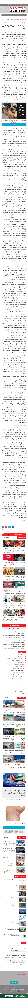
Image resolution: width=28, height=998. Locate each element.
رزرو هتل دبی (14, 962)
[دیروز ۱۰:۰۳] (14, 780)
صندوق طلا (7, 957)
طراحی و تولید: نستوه (13, 991)
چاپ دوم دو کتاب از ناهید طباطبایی (18, 676)
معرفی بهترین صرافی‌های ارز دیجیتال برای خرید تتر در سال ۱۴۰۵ (13, 644)
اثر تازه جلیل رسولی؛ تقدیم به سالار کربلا (17, 670)
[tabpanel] (14, 785)
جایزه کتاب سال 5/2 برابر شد (19, 666)
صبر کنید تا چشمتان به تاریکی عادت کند (17, 660)
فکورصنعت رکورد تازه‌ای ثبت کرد (13, 910)
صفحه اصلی (24, 19)
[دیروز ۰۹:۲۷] (22, 881)
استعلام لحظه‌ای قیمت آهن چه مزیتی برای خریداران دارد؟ (12, 892)
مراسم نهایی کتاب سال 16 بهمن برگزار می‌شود (16, 678)
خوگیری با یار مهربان (21, 656)
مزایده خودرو (13, 953)
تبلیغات (23, 976)
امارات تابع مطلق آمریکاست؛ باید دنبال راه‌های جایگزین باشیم (15, 793)
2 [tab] (17, 799)
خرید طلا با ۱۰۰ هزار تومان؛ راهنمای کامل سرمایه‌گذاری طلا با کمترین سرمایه (12, 928)
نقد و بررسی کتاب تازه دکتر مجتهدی (18, 672)
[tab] (14, 625)
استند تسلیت (6, 953)
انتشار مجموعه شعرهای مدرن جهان (18, 668)
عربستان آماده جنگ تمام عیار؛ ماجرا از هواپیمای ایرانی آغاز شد (13, 635)
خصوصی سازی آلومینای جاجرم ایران (13, 897)
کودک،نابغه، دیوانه (21, 662)
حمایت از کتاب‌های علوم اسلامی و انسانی (14, 27)
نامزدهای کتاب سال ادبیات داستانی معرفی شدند (16, 674)
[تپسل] (3, 101)
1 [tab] (19, 799)
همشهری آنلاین (17, 9)
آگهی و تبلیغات (8, 4)
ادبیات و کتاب (13, 19)
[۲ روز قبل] (22, 893)
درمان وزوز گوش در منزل (15, 916)
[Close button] (27, 993)
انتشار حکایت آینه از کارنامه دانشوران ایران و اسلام (16, 686)
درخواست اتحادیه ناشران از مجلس (18, 689)
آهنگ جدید (23, 955)
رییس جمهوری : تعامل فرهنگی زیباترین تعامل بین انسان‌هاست (13, 684)
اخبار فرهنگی (19, 19)
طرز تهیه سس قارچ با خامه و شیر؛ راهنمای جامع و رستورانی (10, 922)
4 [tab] (14, 799)
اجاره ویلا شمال (11, 948)
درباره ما (23, 972)
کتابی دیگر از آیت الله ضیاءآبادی (19, 654)
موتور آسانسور (12, 946)
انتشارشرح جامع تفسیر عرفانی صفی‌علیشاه (17, 688)
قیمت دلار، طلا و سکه (21, 974)
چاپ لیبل (8, 955)
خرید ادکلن (23, 950)
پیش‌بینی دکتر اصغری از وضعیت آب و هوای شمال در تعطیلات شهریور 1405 (10, 904)
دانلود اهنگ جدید (21, 962)
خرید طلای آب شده (21, 953)
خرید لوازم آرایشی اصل (14, 950)
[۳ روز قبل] (22, 923)
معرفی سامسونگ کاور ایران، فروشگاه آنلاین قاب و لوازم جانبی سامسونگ (10, 934)
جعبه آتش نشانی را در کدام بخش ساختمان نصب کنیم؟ (11, 886)
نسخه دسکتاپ (14, 982)
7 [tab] (9, 799)
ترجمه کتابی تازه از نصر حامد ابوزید (18, 664)
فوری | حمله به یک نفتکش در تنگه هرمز (17, 646)
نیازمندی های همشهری (15, 4)
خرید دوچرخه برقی (15, 955)
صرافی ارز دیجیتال (14, 957)
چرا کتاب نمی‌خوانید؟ (21, 693)
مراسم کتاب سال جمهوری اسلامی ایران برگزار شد (16, 682)
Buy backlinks (22, 957)
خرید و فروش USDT (21, 946)
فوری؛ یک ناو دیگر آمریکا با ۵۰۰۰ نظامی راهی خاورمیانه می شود (13, 648)
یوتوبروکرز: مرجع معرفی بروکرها (10, 960)
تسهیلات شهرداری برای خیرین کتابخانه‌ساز (17, 680)
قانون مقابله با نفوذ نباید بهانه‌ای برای (18, 15)
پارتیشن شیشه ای (21, 960)
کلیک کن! (14, 124)
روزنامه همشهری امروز (23, 4)
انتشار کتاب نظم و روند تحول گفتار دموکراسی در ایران (15, 658)
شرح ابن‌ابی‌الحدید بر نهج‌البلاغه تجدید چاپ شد (16, 691)
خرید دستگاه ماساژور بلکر (20, 948)
